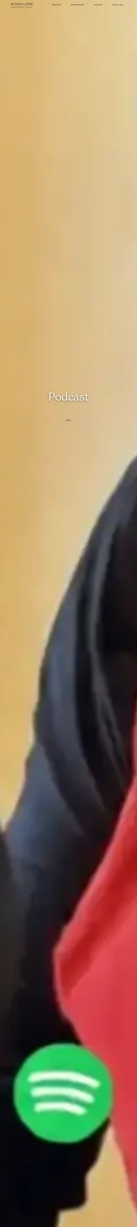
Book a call (118, 5)
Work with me (77, 5)
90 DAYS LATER (22, 4)
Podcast (98, 5)
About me (56, 5)
